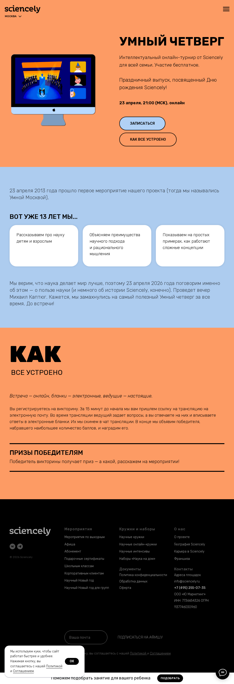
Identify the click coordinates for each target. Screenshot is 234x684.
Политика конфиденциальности (143, 575)
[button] (142, 123)
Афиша (69, 544)
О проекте (182, 537)
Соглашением (23, 671)
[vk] (12, 546)
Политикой (138, 653)
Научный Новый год (79, 580)
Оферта (125, 588)
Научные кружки (131, 537)
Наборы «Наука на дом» (137, 559)
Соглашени (158, 653)
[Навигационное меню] (226, 9)
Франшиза (182, 559)
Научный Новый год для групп (86, 588)
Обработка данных (133, 581)
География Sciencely (189, 544)
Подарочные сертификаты (84, 559)
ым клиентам (94, 573)
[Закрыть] (226, 678)
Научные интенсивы (134, 551)
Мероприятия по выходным (84, 537)
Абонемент (72, 551)
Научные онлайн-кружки (138, 544)
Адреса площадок (187, 575)
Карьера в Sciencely (189, 551)
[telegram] (20, 546)
